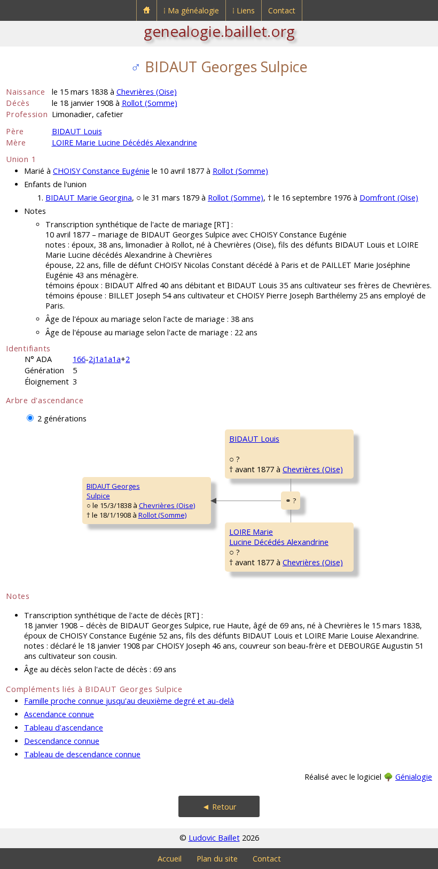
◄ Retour (219, 807)
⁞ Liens (243, 10)
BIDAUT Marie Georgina (88, 198)
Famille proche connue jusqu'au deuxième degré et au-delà (129, 701)
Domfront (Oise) (388, 198)
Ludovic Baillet (214, 838)
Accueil (170, 858)
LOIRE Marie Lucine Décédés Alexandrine (124, 142)
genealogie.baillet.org (219, 31)
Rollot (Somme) (149, 103)
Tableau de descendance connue (82, 754)
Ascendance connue (59, 714)
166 (79, 359)
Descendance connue (61, 741)
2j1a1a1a (105, 359)
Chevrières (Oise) (146, 92)
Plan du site (217, 858)
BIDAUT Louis (77, 131)
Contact (281, 10)
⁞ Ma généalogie (191, 10)
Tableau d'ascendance (63, 727)
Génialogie (413, 777)
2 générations (62, 418)
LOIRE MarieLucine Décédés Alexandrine (278, 537)
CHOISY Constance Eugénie (101, 171)
